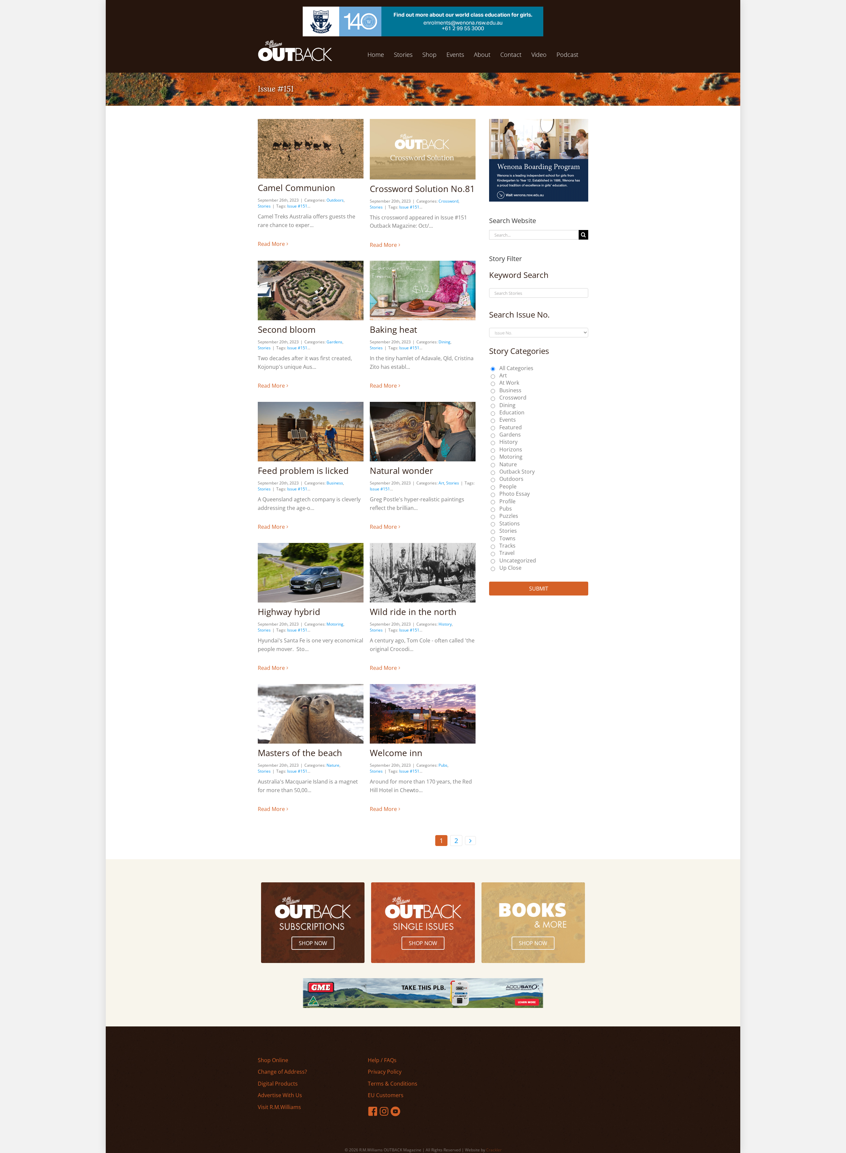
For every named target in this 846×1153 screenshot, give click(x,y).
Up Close (510, 567)
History (445, 624)
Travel (507, 553)
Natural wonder (401, 471)
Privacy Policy (385, 1071)
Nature (333, 765)
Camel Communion (296, 188)
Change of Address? (282, 1071)
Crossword (448, 201)
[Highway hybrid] (311, 572)
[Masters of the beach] (311, 714)
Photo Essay (514, 493)
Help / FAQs (382, 1060)
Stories (264, 206)
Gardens (334, 342)
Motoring (335, 624)
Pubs (443, 765)
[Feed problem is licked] (311, 431)
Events (507, 419)
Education (511, 412)
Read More (271, 244)
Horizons (510, 449)
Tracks (507, 545)
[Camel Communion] (311, 148)
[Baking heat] (423, 290)
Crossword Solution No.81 (422, 189)
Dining (444, 342)
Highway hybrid (289, 612)
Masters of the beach (300, 753)
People (508, 486)
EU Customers (386, 1095)
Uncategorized (517, 560)
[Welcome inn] (423, 714)
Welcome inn (396, 753)
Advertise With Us (280, 1095)
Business (335, 483)
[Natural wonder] (423, 431)
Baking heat (393, 329)
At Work (509, 382)
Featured (510, 427)
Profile (507, 501)
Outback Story (517, 471)
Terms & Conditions (392, 1083)
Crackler (494, 1150)
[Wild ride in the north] (423, 572)
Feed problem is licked (303, 471)
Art (441, 483)
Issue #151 (297, 206)
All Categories (516, 368)
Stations (509, 523)
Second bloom (287, 329)
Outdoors (335, 200)
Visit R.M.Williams (279, 1107)
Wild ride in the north (413, 612)
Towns (507, 538)
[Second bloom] (311, 290)
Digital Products (278, 1083)
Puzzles (508, 515)
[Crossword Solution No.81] (423, 149)
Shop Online (273, 1060)
